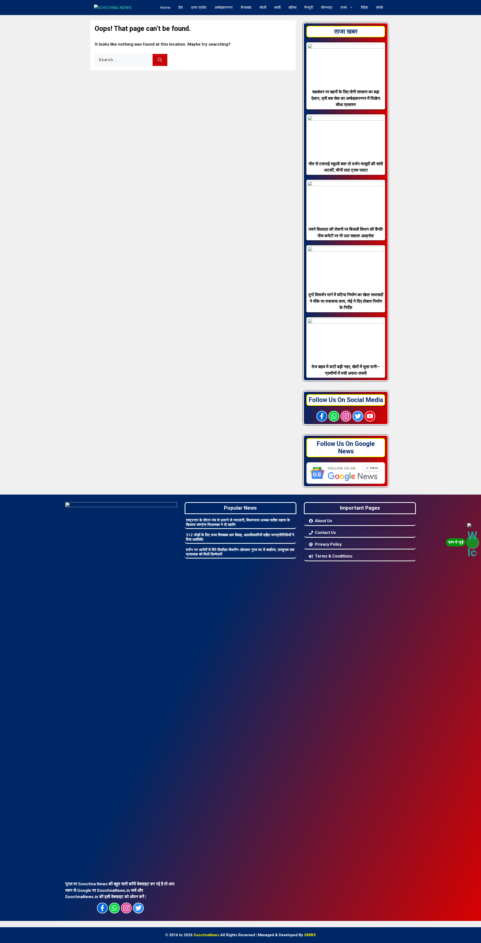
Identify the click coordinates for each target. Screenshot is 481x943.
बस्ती (277, 7)
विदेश (364, 7)
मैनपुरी (308, 7)
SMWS (310, 935)
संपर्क (379, 7)
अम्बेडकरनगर (223, 7)
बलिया (292, 7)
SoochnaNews (206, 935)
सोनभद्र (326, 7)
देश (180, 7)
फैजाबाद (246, 7)
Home (165, 7)
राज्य (343, 7)
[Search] (160, 60)
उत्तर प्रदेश (198, 7)
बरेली (263, 7)
